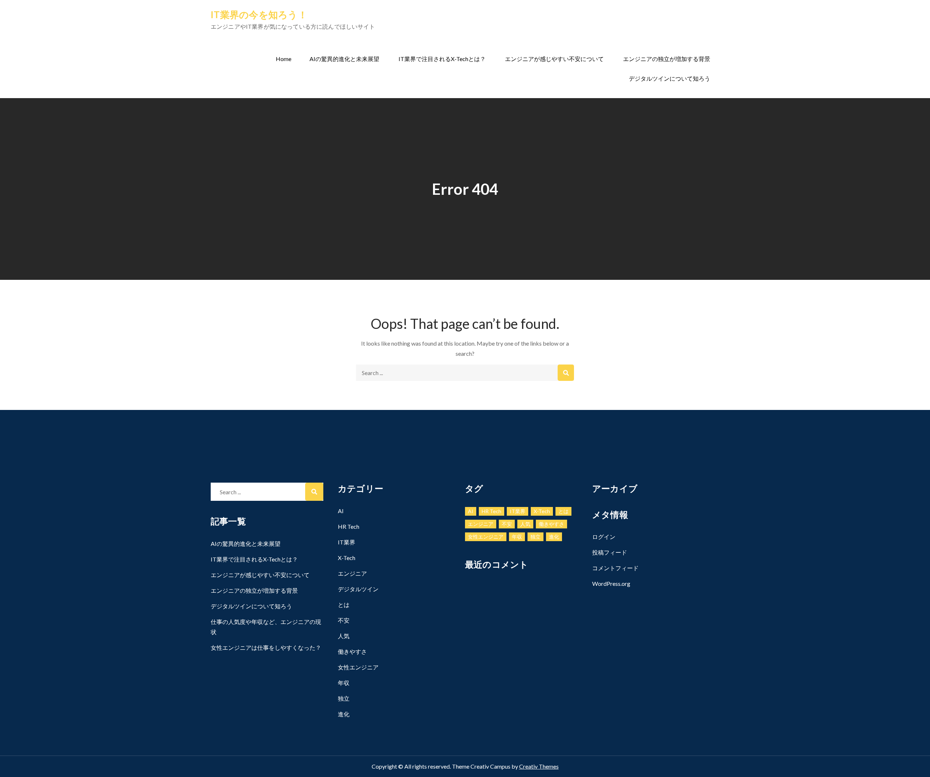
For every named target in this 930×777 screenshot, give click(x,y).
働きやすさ (352, 651)
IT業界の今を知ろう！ (259, 14)
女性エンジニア (358, 667)
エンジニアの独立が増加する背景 (666, 58)
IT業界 (346, 542)
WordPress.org (611, 583)
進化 (343, 713)
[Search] (566, 373)
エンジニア (352, 573)
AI (341, 510)
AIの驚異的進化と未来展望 (344, 58)
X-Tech (346, 557)
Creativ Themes (539, 766)
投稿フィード (609, 552)
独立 (343, 698)
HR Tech (348, 526)
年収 (343, 682)
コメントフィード (615, 567)
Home (283, 58)
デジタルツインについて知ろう (669, 78)
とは (343, 604)
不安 (343, 620)
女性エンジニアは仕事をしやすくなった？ (266, 647)
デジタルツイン (358, 588)
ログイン (603, 536)
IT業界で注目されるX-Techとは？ (442, 58)
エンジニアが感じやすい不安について (554, 58)
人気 (343, 635)
